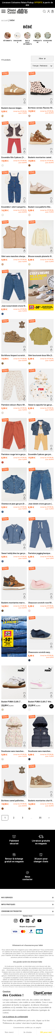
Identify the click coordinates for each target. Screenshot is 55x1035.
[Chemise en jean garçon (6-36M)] (2, 512)
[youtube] (39, 920)
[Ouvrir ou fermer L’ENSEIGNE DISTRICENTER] (53, 911)
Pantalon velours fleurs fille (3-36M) (13, 405)
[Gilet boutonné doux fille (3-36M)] (29, 363)
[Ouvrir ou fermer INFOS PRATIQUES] (53, 904)
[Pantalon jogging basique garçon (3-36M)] (29, 561)
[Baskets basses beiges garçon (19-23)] (2, 116)
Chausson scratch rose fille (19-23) (40, 603)
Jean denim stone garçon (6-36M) (41, 504)
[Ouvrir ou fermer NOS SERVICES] (53, 897)
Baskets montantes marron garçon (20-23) (13, 603)
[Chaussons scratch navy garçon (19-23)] (29, 660)
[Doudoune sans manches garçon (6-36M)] (29, 759)
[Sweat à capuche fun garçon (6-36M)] (29, 413)
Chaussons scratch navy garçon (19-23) (39, 652)
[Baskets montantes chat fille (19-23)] (29, 808)
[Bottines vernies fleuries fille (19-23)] (29, 116)
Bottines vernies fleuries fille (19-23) (40, 108)
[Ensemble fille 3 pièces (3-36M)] (2, 165)
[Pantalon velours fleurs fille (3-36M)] (2, 413)
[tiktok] (33, 920)
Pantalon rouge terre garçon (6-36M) (14, 454)
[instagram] (15, 920)
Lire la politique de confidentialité (15, 1017)
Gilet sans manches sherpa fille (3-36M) (13, 256)
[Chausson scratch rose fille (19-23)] (29, 611)
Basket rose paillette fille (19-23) (39, 207)
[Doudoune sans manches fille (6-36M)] (2, 759)
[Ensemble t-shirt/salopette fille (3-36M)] (2, 215)
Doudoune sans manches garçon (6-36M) (39, 751)
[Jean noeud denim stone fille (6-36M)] (2, 314)
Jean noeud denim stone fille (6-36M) (14, 306)
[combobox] (42, 66)
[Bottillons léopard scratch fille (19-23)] (2, 363)
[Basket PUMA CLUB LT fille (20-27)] (29, 709)
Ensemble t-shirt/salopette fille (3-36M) (13, 207)
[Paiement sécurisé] (14, 836)
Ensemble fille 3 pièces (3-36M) (12, 157)
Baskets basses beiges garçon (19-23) (11, 108)
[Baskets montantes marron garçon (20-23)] (2, 611)
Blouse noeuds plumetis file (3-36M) (40, 256)
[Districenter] (12, 11)
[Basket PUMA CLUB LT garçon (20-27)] (2, 709)
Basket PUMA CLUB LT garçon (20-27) (11, 702)
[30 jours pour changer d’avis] (40, 854)
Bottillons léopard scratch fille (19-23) (13, 355)
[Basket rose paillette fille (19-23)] (29, 215)
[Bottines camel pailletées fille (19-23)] (2, 808)
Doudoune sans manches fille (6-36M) (12, 751)
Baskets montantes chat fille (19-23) (41, 801)
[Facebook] (21, 920)
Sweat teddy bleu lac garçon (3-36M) (13, 553)
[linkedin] (27, 920)
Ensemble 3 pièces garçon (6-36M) (39, 454)
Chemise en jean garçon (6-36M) (13, 504)
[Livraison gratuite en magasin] (41, 836)
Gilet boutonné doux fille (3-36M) (40, 355)
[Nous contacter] (27, 872)
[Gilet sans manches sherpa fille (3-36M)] (2, 264)
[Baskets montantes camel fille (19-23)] (29, 165)
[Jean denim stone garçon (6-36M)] (29, 512)
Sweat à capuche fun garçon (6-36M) (40, 405)
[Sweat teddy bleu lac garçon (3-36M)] (2, 561)
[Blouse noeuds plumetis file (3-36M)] (29, 264)
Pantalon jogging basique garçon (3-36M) (39, 553)
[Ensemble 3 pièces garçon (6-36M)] (29, 462)
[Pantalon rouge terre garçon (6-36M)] (2, 462)
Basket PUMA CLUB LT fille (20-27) (39, 702)
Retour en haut (10, 824)
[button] (41, 11)
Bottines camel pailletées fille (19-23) (12, 801)
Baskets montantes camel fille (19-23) (39, 157)
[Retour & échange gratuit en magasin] (14, 854)
